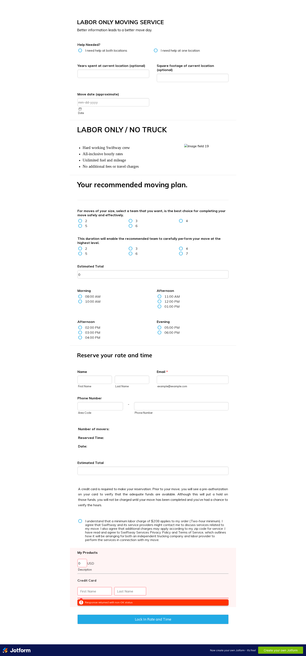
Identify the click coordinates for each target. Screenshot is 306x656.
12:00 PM (171, 301)
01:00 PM (171, 306)
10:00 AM (92, 301)
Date (81, 113)
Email (162, 372)
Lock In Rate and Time (153, 619)
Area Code (84, 412)
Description (85, 569)
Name (82, 372)
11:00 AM (172, 296)
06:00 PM (171, 332)
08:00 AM (92, 296)
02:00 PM (92, 327)
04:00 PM (92, 337)
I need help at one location (180, 50)
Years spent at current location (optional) (111, 66)
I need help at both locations (106, 50)
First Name (84, 386)
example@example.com (172, 386)
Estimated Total (90, 266)
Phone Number (89, 398)
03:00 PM (92, 332)
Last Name (122, 386)
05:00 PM (171, 327)
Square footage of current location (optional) (185, 68)
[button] (80, 109)
